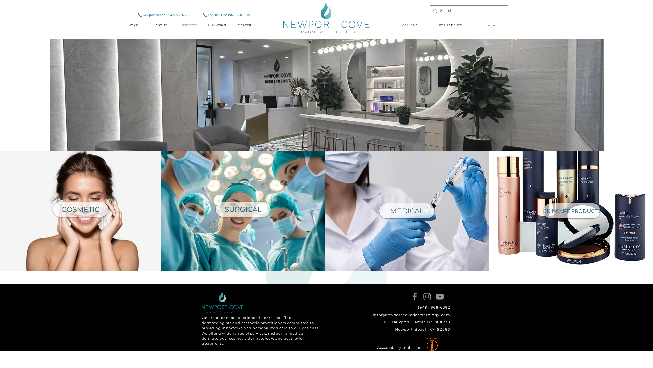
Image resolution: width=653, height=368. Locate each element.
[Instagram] (427, 297)
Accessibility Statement (400, 347)
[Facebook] (415, 297)
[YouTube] (440, 297)
